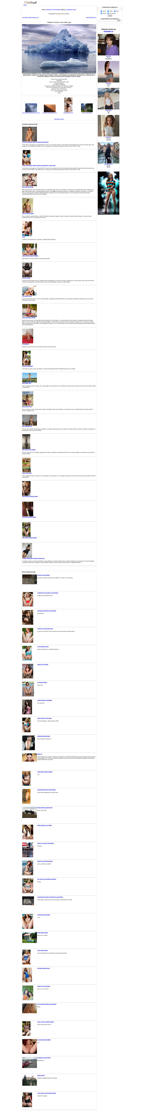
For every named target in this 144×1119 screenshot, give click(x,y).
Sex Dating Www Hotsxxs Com (30, 17)
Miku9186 (108, 83)
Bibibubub (108, 137)
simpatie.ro (108, 31)
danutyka (108, 56)
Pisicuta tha (108, 110)
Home (25, 5)
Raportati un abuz (59, 119)
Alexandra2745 (108, 164)
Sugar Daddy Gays (91, 17)
